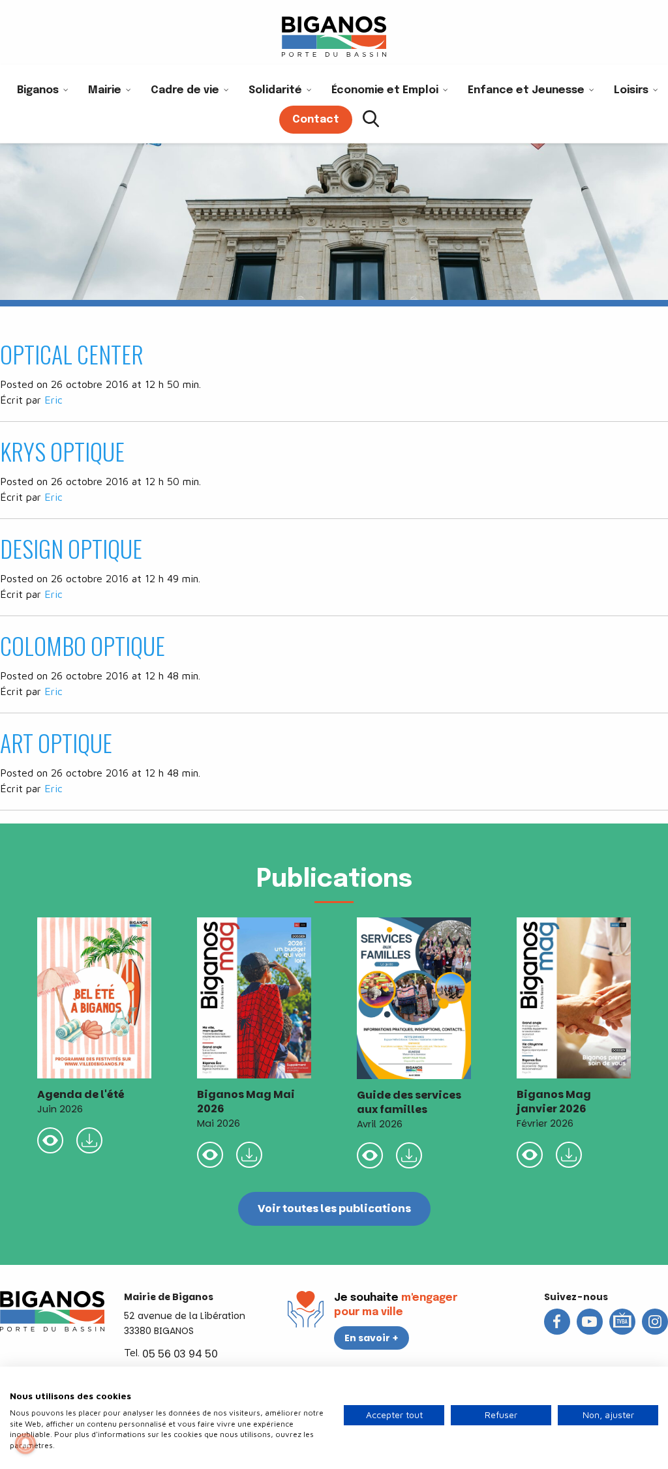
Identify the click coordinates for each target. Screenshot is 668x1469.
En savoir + (371, 1337)
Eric (53, 400)
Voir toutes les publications (334, 1208)
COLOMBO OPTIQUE (82, 645)
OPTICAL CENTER (72, 353)
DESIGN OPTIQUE (71, 548)
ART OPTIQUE (56, 742)
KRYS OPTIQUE (62, 451)
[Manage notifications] (25, 1443)
